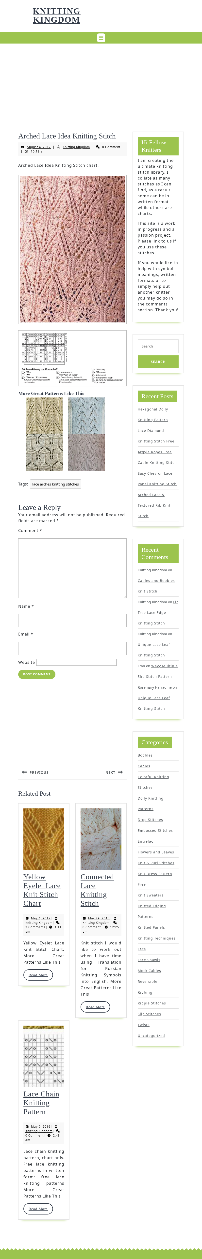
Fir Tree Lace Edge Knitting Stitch (158, 612)
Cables (144, 766)
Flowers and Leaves (156, 852)
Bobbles (145, 755)
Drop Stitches (150, 819)
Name (26, 606)
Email (25, 634)
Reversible (147, 981)
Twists (144, 1024)
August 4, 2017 (39, 147)
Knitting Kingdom (57, 15)
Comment (30, 530)
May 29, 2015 (99, 918)
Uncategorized (151, 1035)
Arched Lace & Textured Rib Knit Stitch (154, 505)
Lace (142, 949)
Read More (40, 975)
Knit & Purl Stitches (156, 863)
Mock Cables (149, 970)
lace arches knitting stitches (55, 484)
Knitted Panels (151, 927)
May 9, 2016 (40, 1126)
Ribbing (145, 992)
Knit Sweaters (151, 895)
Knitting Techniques (157, 938)
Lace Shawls (149, 959)
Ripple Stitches (152, 1003)
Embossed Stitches (155, 830)
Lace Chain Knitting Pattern (41, 1103)
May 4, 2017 (40, 918)
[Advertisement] (101, 81)
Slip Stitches (149, 1014)
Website (26, 662)
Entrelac (145, 841)
